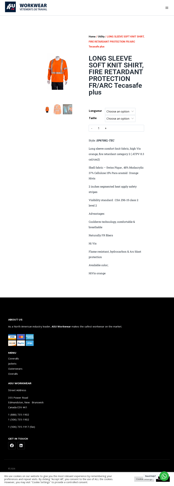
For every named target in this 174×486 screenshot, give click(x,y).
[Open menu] (167, 7)
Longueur (95, 111)
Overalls (13, 373)
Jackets (12, 363)
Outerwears (15, 368)
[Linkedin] (21, 445)
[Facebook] (12, 445)
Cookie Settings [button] (144, 479)
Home (92, 36)
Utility (101, 36)
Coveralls (13, 358)
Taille (93, 118)
